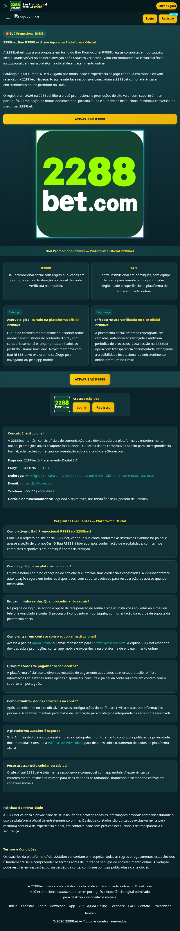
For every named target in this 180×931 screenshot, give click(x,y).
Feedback (117, 906)
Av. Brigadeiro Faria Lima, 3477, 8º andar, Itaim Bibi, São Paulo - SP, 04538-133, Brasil (90, 475)
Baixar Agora (166, 6)
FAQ (131, 906)
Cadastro (27, 906)
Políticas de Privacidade (65, 742)
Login (150, 18)
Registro (169, 17)
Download (57, 906)
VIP (81, 906)
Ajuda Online (42, 643)
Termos (90, 913)
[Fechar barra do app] (5, 6)
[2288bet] (62, 404)
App (72, 906)
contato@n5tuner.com (36, 483)
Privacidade (162, 906)
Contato (144, 906)
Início (13, 906)
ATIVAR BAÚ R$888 (90, 119)
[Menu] (8, 18)
